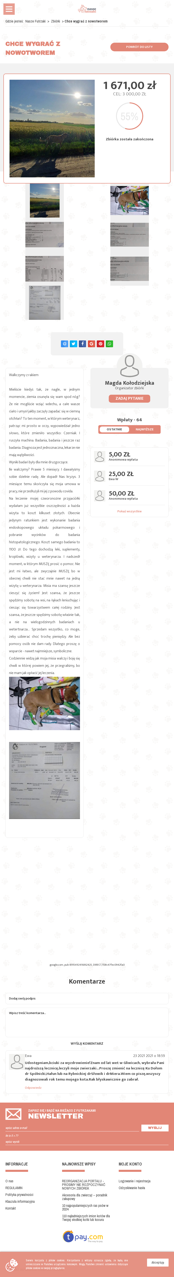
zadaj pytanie (129, 398)
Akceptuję (158, 1262)
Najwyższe (145, 429)
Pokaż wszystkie (129, 511)
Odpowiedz (33, 1088)
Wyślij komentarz (87, 1044)
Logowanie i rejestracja (134, 1180)
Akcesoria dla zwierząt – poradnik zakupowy (84, 1197)
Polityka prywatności (19, 1194)
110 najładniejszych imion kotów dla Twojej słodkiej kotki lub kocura (86, 1217)
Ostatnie (114, 429)
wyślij (155, 1128)
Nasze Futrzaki (35, 21)
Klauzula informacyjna (20, 1201)
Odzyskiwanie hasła (132, 1187)
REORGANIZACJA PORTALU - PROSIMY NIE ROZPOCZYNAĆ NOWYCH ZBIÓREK (83, 1184)
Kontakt (10, 1208)
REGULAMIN (13, 1187)
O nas (9, 1180)
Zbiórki (56, 21)
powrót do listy (139, 47)
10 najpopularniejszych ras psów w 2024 (85, 1207)
